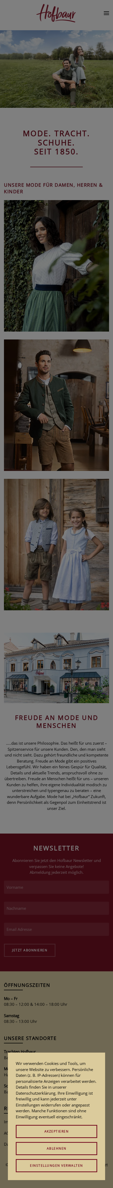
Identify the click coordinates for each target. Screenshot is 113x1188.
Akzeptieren (56, 1131)
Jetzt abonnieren (29, 950)
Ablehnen (56, 1148)
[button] (106, 13)
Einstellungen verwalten (56, 1165)
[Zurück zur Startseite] (56, 13)
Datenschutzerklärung (35, 1093)
